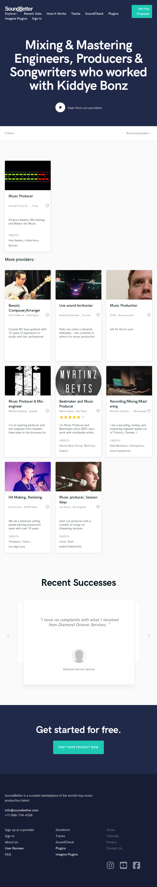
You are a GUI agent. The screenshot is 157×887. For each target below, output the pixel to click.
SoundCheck (94, 14)
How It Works (56, 14)
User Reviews (14, 848)
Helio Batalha (16, 240)
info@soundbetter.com (21, 810)
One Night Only (17, 546)
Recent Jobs (33, 14)
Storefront (63, 830)
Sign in (37, 19)
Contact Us (114, 848)
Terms (110, 830)
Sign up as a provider (19, 830)
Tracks (75, 14)
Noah (70, 541)
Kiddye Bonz (31, 240)
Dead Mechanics (119, 445)
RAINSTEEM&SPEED (70, 546)
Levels (62, 541)
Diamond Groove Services (78, 669)
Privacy (111, 842)
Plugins (113, 14)
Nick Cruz (89, 445)
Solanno (63, 450)
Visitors (26, 541)
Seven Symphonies (120, 450)
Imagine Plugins (16, 19)
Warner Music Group (70, 445)
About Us (11, 842)
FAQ (8, 855)
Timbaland (14, 541)
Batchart (13, 245)
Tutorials (112, 836)
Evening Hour (136, 445)
